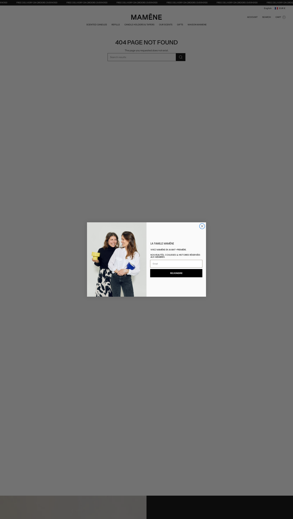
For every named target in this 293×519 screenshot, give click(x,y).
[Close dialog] (202, 226)
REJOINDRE (176, 273)
